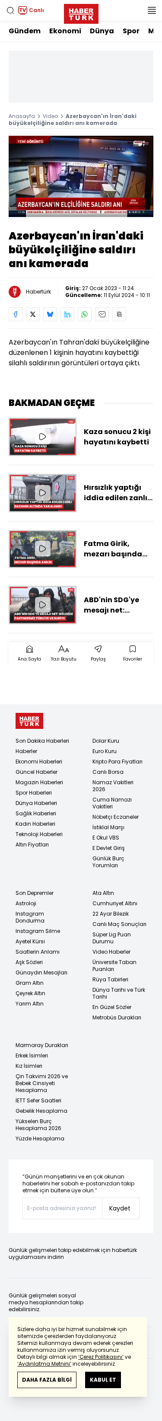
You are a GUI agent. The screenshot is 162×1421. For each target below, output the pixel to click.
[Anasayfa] (29, 721)
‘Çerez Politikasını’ (101, 1356)
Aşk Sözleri (29, 962)
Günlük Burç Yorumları (108, 862)
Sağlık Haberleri (36, 813)
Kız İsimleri (29, 1066)
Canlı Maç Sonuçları (119, 924)
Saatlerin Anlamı (38, 951)
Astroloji (26, 903)
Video (50, 116)
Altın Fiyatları (32, 844)
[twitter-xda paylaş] (33, 314)
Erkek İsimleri (32, 1055)
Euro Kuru (104, 751)
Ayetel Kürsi (30, 941)
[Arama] (10, 10)
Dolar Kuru (105, 740)
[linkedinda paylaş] (67, 314)
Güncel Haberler (36, 772)
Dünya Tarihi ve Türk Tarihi (118, 993)
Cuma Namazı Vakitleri (112, 803)
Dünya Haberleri (36, 803)
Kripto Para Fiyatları (117, 761)
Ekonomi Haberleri (39, 761)
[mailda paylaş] (102, 314)
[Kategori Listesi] (151, 10)
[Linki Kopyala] (119, 314)
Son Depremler (35, 893)
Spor (131, 31)
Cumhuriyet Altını (114, 903)
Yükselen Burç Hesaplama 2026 (38, 1125)
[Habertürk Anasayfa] (81, 12)
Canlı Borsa (108, 772)
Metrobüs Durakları (116, 1017)
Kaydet (119, 1208)
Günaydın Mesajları (41, 972)
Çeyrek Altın (30, 993)
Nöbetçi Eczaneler (115, 817)
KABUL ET (103, 1379)
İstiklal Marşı (108, 827)
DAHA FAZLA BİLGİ (47, 1379)
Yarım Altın (30, 1003)
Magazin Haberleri (39, 782)
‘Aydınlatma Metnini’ (44, 1363)
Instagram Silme (38, 931)
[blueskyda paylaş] (50, 314)
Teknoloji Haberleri (39, 834)
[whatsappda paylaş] (85, 314)
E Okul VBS (105, 837)
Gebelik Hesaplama (41, 1110)
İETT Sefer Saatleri (38, 1100)
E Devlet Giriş (108, 848)
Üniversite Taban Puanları (114, 965)
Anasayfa (22, 116)
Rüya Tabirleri (110, 979)
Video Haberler (111, 951)
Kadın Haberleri (35, 823)
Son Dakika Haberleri (42, 740)
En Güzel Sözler (111, 1007)
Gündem (25, 31)
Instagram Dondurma (30, 917)
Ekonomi (65, 31)
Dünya (102, 31)
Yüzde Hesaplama (40, 1138)
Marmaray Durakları (42, 1045)
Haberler (26, 751)
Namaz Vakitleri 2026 (112, 786)
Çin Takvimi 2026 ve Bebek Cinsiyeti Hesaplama (42, 1083)
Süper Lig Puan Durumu (111, 938)
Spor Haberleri (34, 792)
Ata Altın (103, 893)
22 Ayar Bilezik (110, 913)
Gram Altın (30, 983)
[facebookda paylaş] (15, 314)
